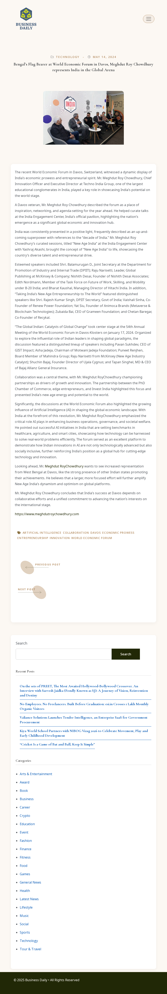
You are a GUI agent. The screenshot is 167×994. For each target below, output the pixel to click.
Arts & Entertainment (36, 774)
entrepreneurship (32, 537)
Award (24, 782)
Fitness (25, 857)
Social (24, 924)
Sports (25, 932)
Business (27, 799)
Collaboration (76, 532)
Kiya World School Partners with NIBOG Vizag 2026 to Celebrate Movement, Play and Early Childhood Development (84, 733)
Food (23, 865)
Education (27, 824)
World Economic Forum (91, 537)
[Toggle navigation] (148, 19)
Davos (95, 532)
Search (21, 643)
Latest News (29, 899)
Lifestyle (26, 907)
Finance (25, 849)
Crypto (25, 815)
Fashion (26, 840)
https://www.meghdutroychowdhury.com (47, 514)
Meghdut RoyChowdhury (64, 466)
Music (24, 915)
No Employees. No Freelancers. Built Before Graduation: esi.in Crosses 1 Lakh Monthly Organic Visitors (84, 706)
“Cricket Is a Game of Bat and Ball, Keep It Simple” (57, 744)
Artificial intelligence (42, 532)
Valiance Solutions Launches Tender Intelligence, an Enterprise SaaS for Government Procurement (83, 719)
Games (25, 874)
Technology (67, 57)
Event (24, 832)
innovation (60, 537)
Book (24, 790)
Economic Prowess (118, 532)
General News (30, 882)
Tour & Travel (30, 949)
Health (25, 890)
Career (25, 807)
